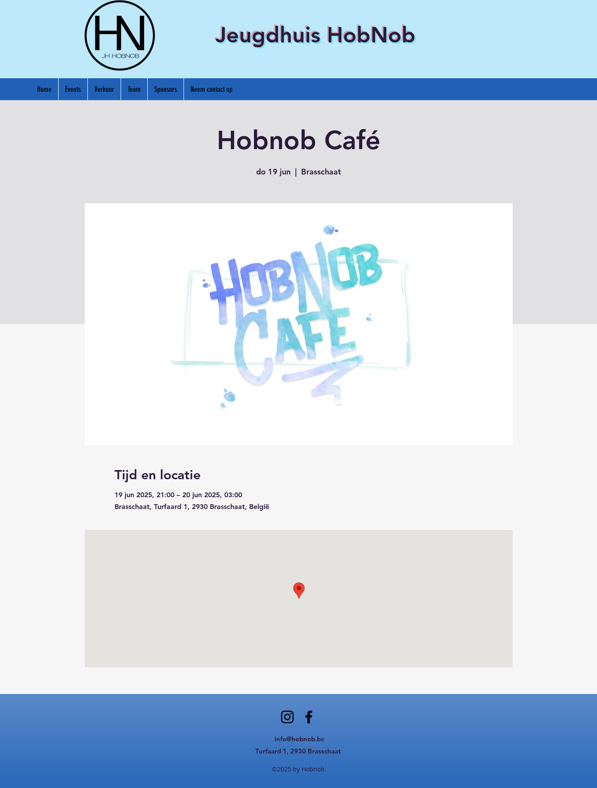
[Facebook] (308, 716)
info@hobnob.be (299, 739)
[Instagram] (287, 716)
